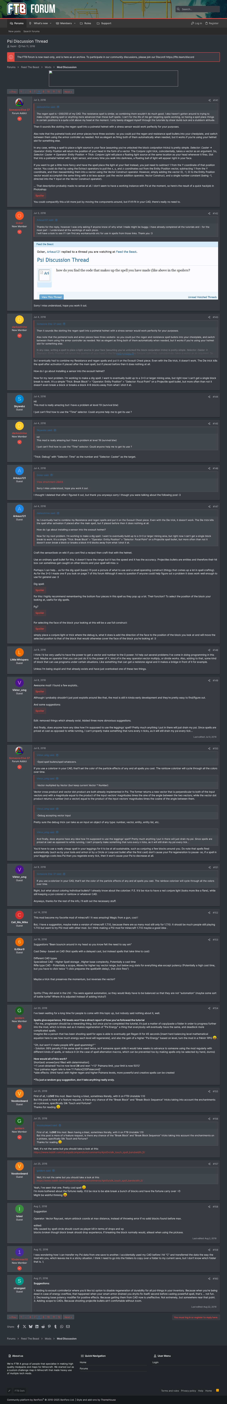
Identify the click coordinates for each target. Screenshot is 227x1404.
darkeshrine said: (46, 107)
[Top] (214, 1390)
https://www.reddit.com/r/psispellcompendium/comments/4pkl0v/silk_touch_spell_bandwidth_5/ (89, 1152)
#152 (215, 912)
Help (200, 1390)
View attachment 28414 (50, 481)
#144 (215, 396)
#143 (215, 317)
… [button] (26, 91)
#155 (215, 1091)
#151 (215, 867)
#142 (215, 213)
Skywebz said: (44, 430)
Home (83, 1362)
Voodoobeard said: (47, 1125)
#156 (215, 1118)
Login (156, 1362)
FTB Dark (20, 1390)
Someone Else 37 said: (49, 323)
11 (54, 91)
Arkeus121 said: (45, 220)
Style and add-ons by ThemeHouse (96, 1399)
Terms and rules (170, 1390)
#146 (215, 468)
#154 (215, 1008)
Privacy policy (188, 1390)
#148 (215, 650)
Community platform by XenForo (40, 1399)
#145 (215, 423)
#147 (215, 506)
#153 (215, 939)
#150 (215, 748)
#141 (215, 100)
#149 (215, 680)
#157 (215, 1163)
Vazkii (13, 46)
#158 (215, 1206)
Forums (84, 1368)
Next (67, 91)
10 (48, 91)
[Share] (209, 100)
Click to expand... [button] (126, 354)
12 (59, 91)
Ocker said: (43, 475)
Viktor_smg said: (46, 755)
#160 (215, 1278)
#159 (215, 1249)
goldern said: (44, 1170)
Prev (13, 91)
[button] (50, 23)
